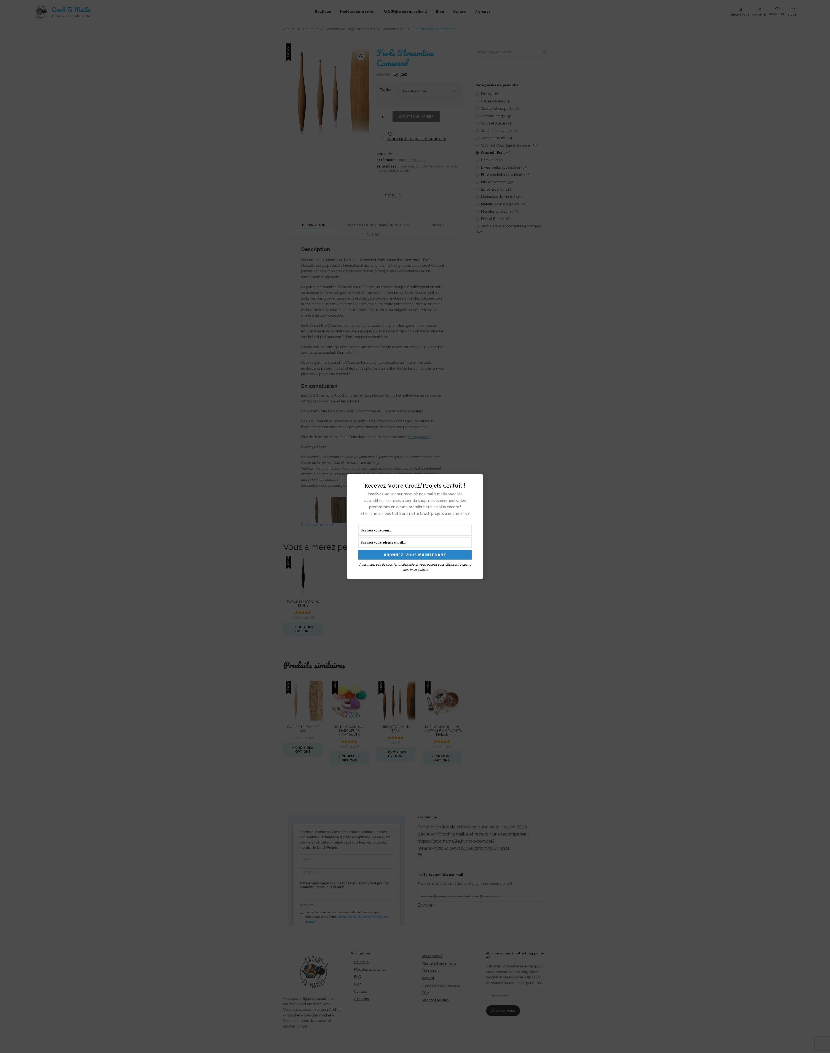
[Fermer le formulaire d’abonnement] (477, 480)
